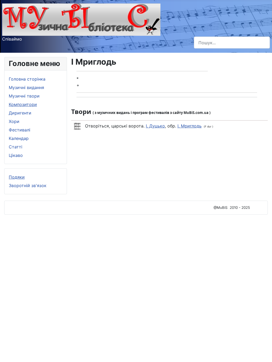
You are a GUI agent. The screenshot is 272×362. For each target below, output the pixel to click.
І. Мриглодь (189, 126)
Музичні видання (26, 87)
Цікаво (16, 155)
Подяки (17, 177)
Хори (14, 121)
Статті (15, 146)
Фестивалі (19, 130)
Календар (19, 138)
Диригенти (20, 113)
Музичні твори (24, 96)
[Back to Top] (263, 352)
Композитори (23, 104)
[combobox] (232, 42)
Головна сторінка (27, 79)
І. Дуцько (155, 126)
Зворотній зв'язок (27, 185)
